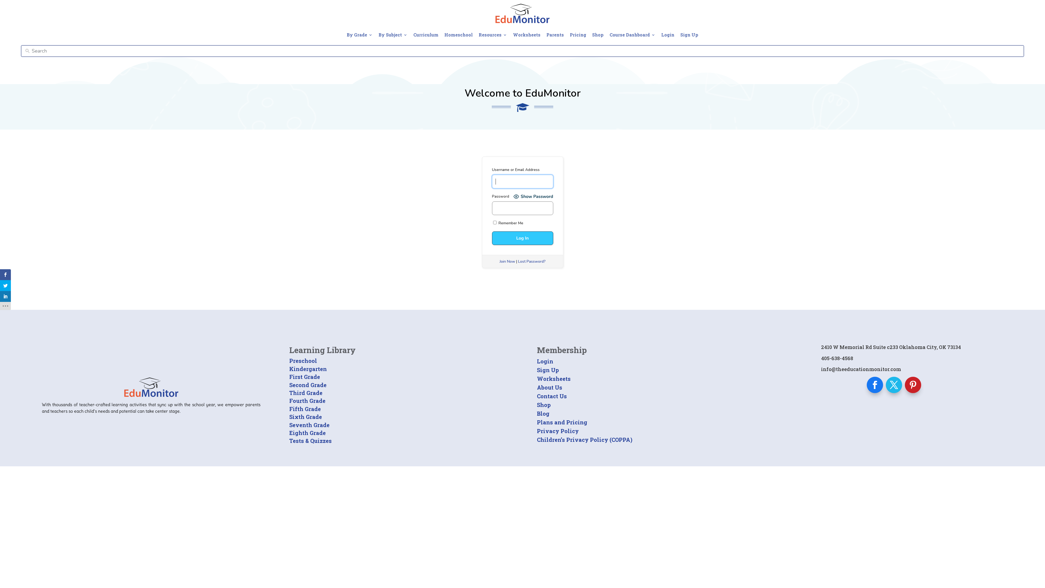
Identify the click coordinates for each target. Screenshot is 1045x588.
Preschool (303, 360)
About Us (549, 387)
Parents (555, 35)
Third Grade (305, 392)
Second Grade (308, 384)
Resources (490, 35)
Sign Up (689, 35)
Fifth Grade (305, 408)
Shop (598, 35)
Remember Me (510, 223)
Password (500, 196)
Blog (543, 413)
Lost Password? (532, 261)
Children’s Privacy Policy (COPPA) (584, 439)
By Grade (357, 35)
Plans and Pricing (562, 422)
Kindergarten (308, 368)
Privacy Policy (558, 430)
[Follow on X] (894, 385)
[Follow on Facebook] (875, 385)
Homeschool (458, 35)
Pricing (578, 35)
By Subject (390, 35)
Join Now (507, 261)
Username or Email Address (516, 169)
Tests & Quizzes (310, 440)
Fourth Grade (307, 400)
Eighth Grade (307, 432)
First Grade (304, 376)
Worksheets (526, 35)
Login (667, 35)
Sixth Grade (305, 416)
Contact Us (552, 396)
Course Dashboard (630, 35)
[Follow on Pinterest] (913, 385)
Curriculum (425, 35)
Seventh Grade (309, 424)
